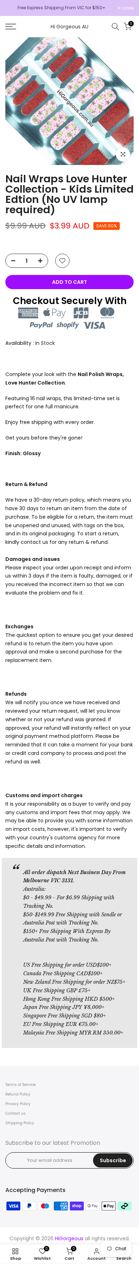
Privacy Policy (18, 1103)
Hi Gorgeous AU (69, 26)
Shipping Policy (19, 1123)
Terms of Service (20, 1084)
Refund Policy (17, 1094)
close (127, 8)
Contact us (15, 1113)
